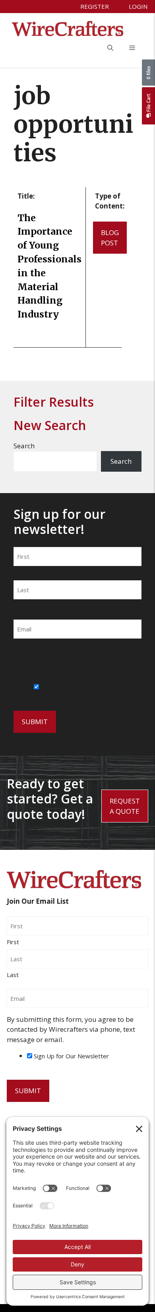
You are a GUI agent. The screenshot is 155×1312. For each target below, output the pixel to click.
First (20, 572)
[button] (110, 48)
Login (138, 6)
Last (19, 606)
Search (24, 445)
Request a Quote (125, 806)
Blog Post (110, 237)
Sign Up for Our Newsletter (78, 687)
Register (94, 6)
